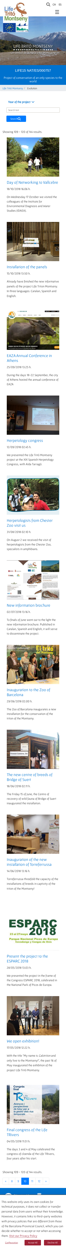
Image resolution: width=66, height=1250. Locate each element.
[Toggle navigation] (57, 12)
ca (54, 4)
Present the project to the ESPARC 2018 (27, 958)
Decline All (53, 1242)
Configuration (11, 1242)
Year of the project (19, 102)
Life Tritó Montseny (33, 46)
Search (14, 118)
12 (39, 1181)
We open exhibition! (23, 1041)
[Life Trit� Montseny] (15, 12)
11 (32, 1181)
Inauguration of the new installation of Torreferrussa (29, 862)
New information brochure (28, 605)
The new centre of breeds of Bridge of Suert (29, 777)
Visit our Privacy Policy (23, 1235)
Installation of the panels (27, 267)
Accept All (32, 1242)
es (60, 4)
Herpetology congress (25, 440)
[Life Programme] (9, 27)
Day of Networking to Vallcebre (32, 182)
